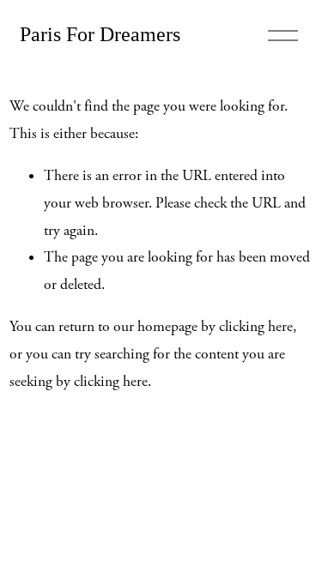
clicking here (256, 326)
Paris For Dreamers (100, 34)
